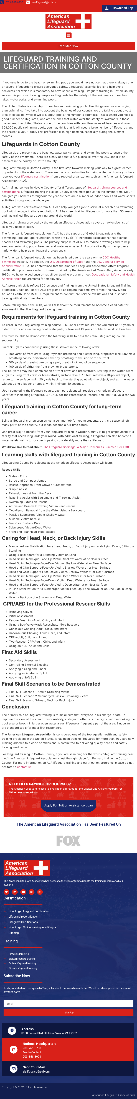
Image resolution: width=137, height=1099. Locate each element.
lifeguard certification (35, 176)
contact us (24, 767)
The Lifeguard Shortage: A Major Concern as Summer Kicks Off (86, 447)
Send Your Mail (34, 1067)
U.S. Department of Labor (67, 261)
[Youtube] (23, 892)
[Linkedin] (15, 892)
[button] (69, 35)
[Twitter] (6, 892)
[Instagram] (31, 892)
